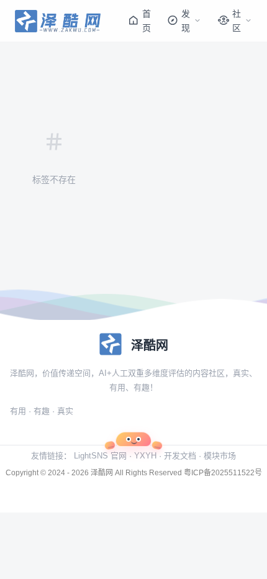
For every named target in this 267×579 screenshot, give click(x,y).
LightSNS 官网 (100, 455)
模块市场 (220, 455)
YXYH (145, 455)
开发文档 (180, 455)
